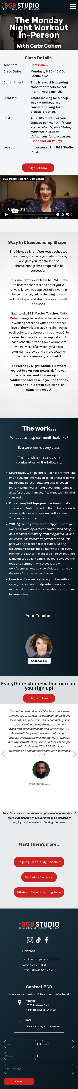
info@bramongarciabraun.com (40, 959)
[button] (72, 6)
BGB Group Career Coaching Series (39, 892)
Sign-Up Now (38, 168)
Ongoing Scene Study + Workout (39, 862)
